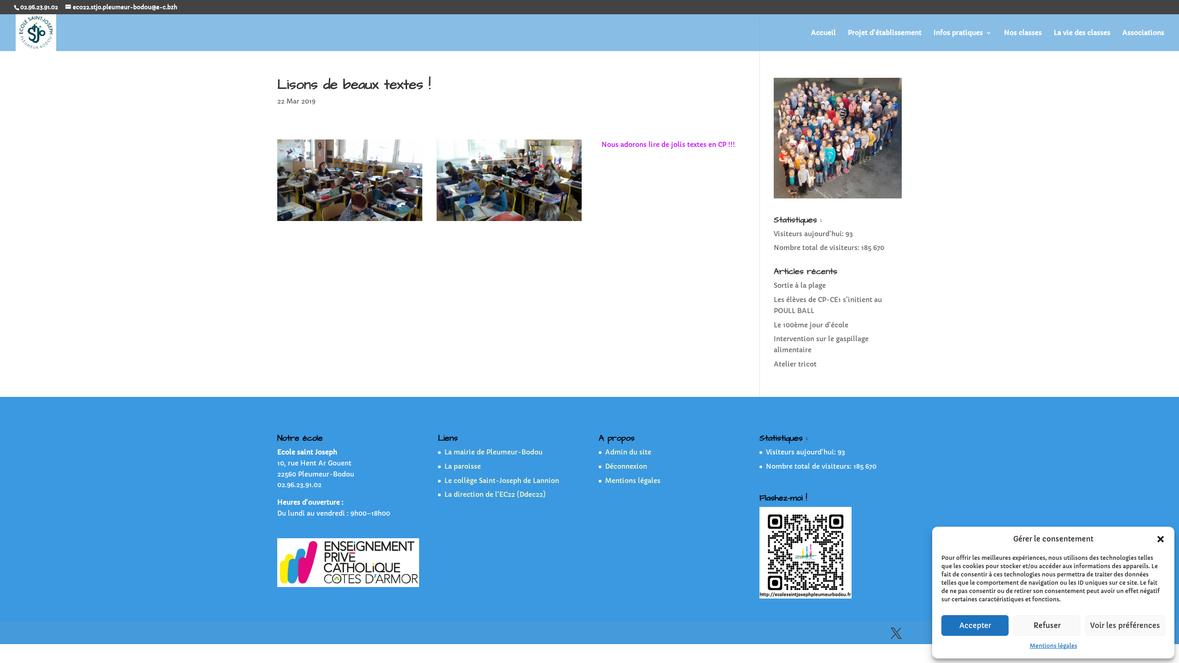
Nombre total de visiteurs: (817, 248)
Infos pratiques (958, 33)
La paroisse (462, 466)
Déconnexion (626, 466)
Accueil (823, 33)
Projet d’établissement (885, 33)
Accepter (975, 625)
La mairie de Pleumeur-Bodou (493, 452)
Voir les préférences (1125, 625)
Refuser (1047, 625)
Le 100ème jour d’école (811, 325)
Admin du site (628, 452)
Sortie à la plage (800, 285)
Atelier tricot (795, 364)
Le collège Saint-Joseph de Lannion (501, 481)
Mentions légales (1053, 645)
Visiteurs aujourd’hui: (810, 234)
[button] (1160, 539)
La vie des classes (1082, 33)
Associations (1143, 33)
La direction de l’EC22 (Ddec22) (495, 494)
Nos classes (1023, 33)
